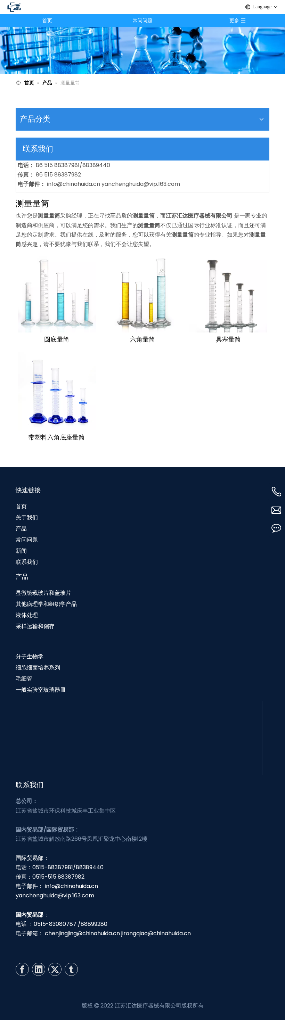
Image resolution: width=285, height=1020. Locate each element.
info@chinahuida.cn (74, 184)
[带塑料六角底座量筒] (57, 390)
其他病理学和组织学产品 (46, 604)
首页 (47, 20)
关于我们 (27, 517)
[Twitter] (55, 969)
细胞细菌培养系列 (38, 668)
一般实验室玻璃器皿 (41, 690)
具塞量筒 (228, 339)
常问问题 (142, 20)
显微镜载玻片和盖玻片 (43, 593)
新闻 (21, 551)
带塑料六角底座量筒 (56, 437)
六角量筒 (142, 339)
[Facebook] (22, 969)
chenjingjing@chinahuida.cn (82, 933)
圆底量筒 (56, 339)
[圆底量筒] (57, 293)
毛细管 (24, 679)
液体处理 (27, 615)
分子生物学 (29, 656)
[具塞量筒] (228, 293)
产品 (21, 529)
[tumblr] (71, 969)
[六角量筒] (143, 293)
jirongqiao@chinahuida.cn (156, 933)
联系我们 (27, 562)
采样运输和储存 (35, 626)
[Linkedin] (38, 969)
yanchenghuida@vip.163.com (140, 184)
